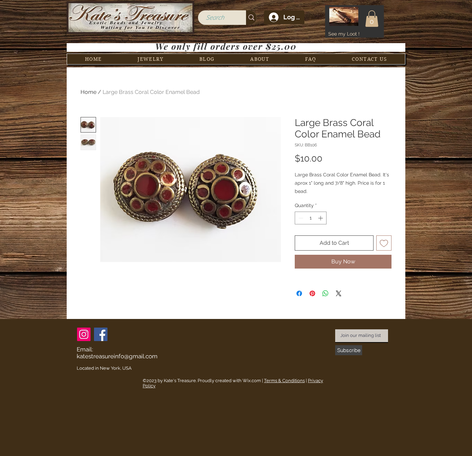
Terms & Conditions (284, 380)
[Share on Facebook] (299, 293)
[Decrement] (300, 218)
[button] (372, 18)
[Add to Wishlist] (383, 243)
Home (88, 92)
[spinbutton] (310, 218)
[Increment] (321, 218)
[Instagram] (84, 334)
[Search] (251, 17)
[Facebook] (100, 334)
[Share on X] (338, 293)
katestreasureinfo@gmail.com (117, 356)
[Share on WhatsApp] (325, 293)
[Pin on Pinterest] (312, 293)
